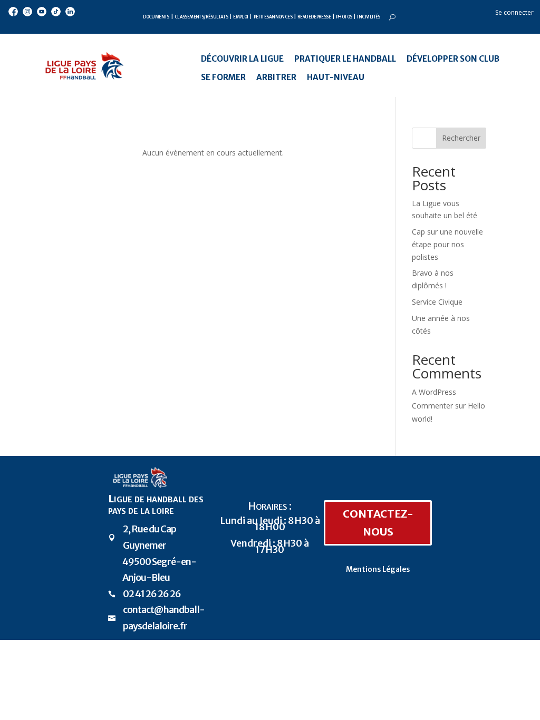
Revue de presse (314, 17)
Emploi (240, 17)
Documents (156, 17)
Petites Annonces (273, 17)
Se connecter (514, 12)
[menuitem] (242, 59)
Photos (344, 17)
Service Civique (437, 302)
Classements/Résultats (201, 17)
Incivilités (368, 17)
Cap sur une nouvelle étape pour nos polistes (447, 244)
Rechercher (461, 138)
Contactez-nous (378, 522)
